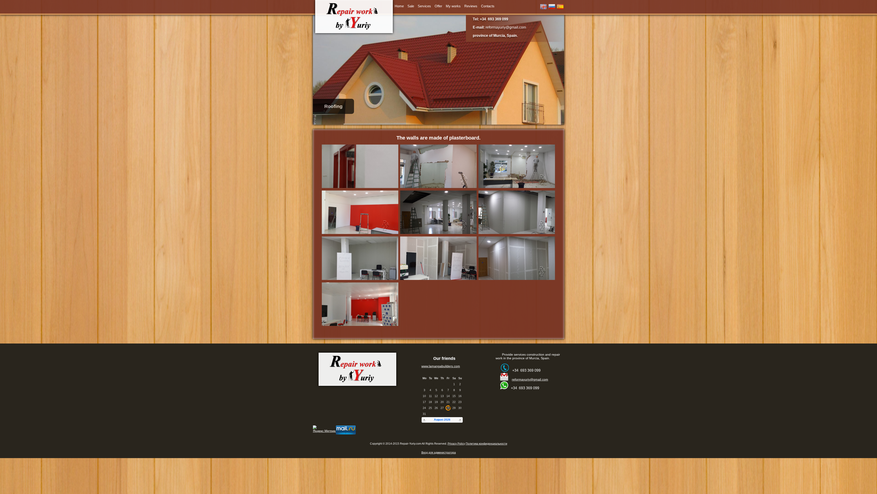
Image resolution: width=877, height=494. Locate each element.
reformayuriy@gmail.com (506, 27)
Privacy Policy (456, 443)
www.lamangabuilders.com (440, 366)
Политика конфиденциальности (486, 443)
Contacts (487, 6)
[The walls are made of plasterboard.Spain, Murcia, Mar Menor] (360, 188)
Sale (410, 6)
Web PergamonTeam (467, 449)
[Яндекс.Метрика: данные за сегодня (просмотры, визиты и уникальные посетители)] (325, 429)
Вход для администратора (438, 452)
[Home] (354, 16)
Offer (438, 6)
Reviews (470, 6)
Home (399, 6)
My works (453, 6)
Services (424, 6)
